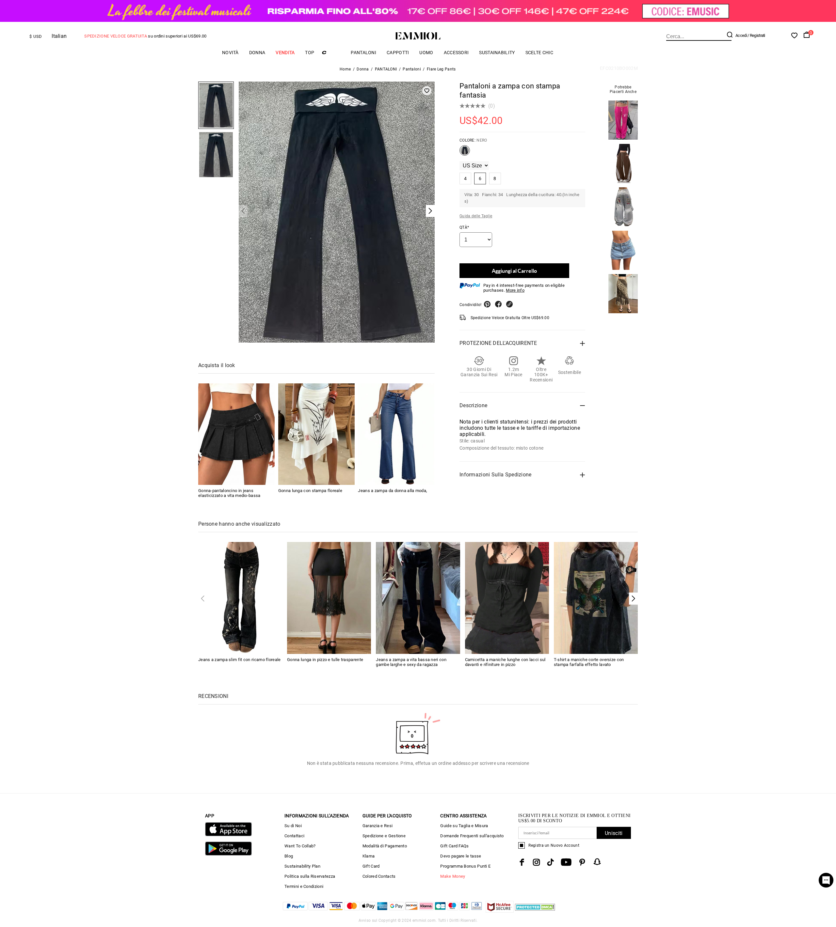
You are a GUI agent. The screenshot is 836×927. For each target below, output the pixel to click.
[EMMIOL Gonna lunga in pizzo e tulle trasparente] (329, 598)
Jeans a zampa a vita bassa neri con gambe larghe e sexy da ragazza (411, 662)
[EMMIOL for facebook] (521, 862)
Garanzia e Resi (377, 825)
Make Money (452, 876)
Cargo (332, 52)
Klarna (368, 856)
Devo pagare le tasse (460, 856)
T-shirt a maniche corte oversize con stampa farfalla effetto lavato (589, 662)
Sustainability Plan (302, 866)
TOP (309, 52)
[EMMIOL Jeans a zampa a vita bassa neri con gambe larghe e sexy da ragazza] (418, 598)
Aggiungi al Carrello (514, 271)
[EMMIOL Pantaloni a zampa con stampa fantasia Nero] (464, 153)
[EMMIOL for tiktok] (550, 862)
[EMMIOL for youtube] (566, 862)
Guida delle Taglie (475, 216)
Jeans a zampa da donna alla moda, (392, 490)
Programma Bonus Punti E (465, 866)
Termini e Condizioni (303, 886)
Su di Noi (293, 825)
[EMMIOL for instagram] (536, 862)
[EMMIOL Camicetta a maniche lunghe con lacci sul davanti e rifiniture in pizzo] (507, 598)
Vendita (285, 52)
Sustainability (497, 52)
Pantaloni (412, 69)
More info (515, 290)
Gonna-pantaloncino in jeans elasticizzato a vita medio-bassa (229, 493)
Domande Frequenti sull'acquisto (472, 835)
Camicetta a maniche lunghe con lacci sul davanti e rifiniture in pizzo (505, 662)
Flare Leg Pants (441, 69)
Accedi (741, 35)
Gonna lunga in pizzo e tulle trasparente (325, 659)
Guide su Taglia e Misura (464, 825)
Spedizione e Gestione (384, 835)
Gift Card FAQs (454, 845)
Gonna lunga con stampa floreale (310, 490)
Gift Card (371, 866)
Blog (288, 856)
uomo (426, 52)
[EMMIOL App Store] (228, 834)
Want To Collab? (300, 845)
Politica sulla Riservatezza (309, 876)
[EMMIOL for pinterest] (582, 862)
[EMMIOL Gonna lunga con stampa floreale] (316, 434)
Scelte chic (539, 52)
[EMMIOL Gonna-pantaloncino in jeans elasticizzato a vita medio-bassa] (236, 434)
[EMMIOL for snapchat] (597, 862)
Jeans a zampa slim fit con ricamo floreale (239, 659)
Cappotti (398, 52)
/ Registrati (756, 35)
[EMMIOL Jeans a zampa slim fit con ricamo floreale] (240, 598)
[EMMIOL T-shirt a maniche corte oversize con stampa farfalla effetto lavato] (596, 598)
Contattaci (294, 835)
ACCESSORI (456, 52)
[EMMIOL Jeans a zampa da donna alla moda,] (396, 434)
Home (345, 69)
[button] (633, 599)
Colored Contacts (379, 876)
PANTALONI (363, 52)
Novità (230, 52)
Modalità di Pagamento (384, 845)
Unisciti (613, 833)
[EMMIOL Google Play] (228, 854)
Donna (257, 52)
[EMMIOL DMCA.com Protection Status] (535, 911)
